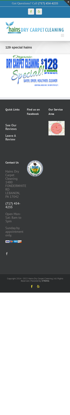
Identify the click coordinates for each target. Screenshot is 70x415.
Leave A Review (10, 137)
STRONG (45, 280)
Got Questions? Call (35, 3)
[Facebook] (6, 253)
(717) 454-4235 (12, 205)
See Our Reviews (11, 127)
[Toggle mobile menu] (63, 35)
